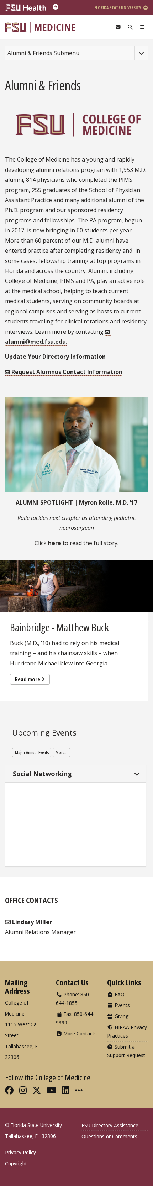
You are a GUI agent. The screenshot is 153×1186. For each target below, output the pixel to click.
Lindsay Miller (31, 922)
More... (62, 752)
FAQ (119, 994)
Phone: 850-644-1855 (73, 998)
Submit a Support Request (126, 1051)
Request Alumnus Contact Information (66, 372)
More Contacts (79, 1033)
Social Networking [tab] (41, 773)
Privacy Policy (20, 1152)
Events (121, 1005)
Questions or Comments (109, 1136)
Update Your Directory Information (55, 356)
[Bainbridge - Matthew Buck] (76, 585)
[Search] (130, 27)
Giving (121, 1016)
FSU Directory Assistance (109, 1125)
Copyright (16, 1163)
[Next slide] (144, 621)
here (54, 543)
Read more (27, 679)
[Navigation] (142, 27)
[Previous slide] (9, 621)
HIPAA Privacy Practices (127, 1031)
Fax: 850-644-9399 (75, 1018)
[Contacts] (118, 27)
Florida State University (118, 8)
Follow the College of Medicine (47, 1077)
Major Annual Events (32, 752)
